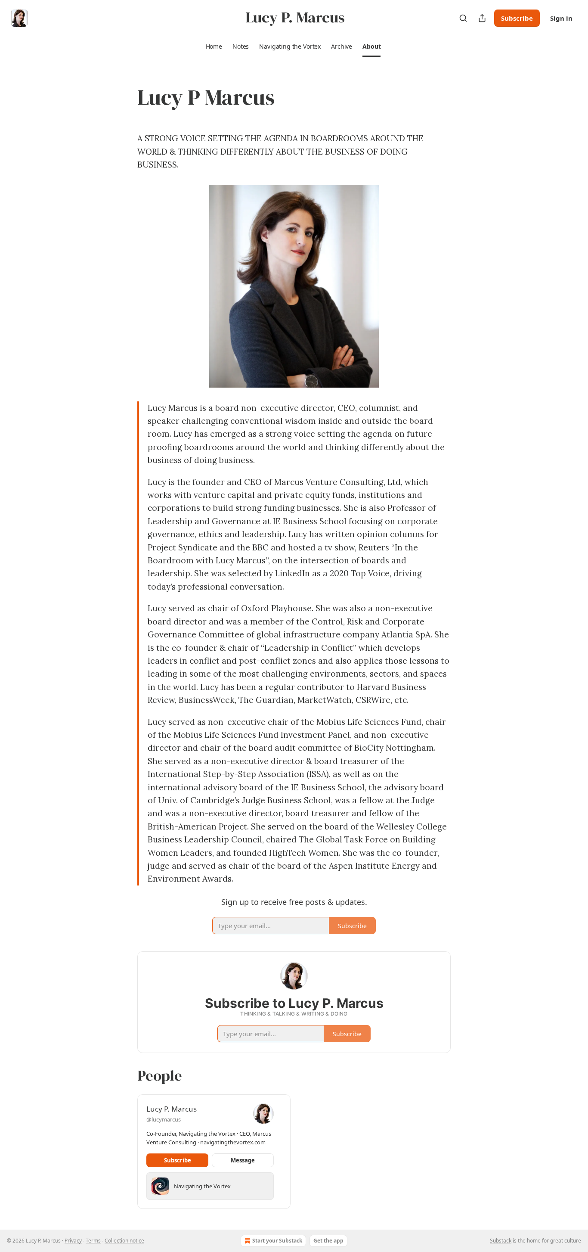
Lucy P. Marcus (171, 1109)
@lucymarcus (163, 1119)
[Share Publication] (482, 18)
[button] (214, 46)
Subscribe (517, 18)
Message (243, 1160)
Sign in (561, 18)
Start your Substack (277, 1240)
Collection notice (124, 1240)
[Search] (463, 18)
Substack (500, 1240)
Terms (93, 1240)
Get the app (328, 1240)
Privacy (73, 1240)
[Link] (125, 97)
